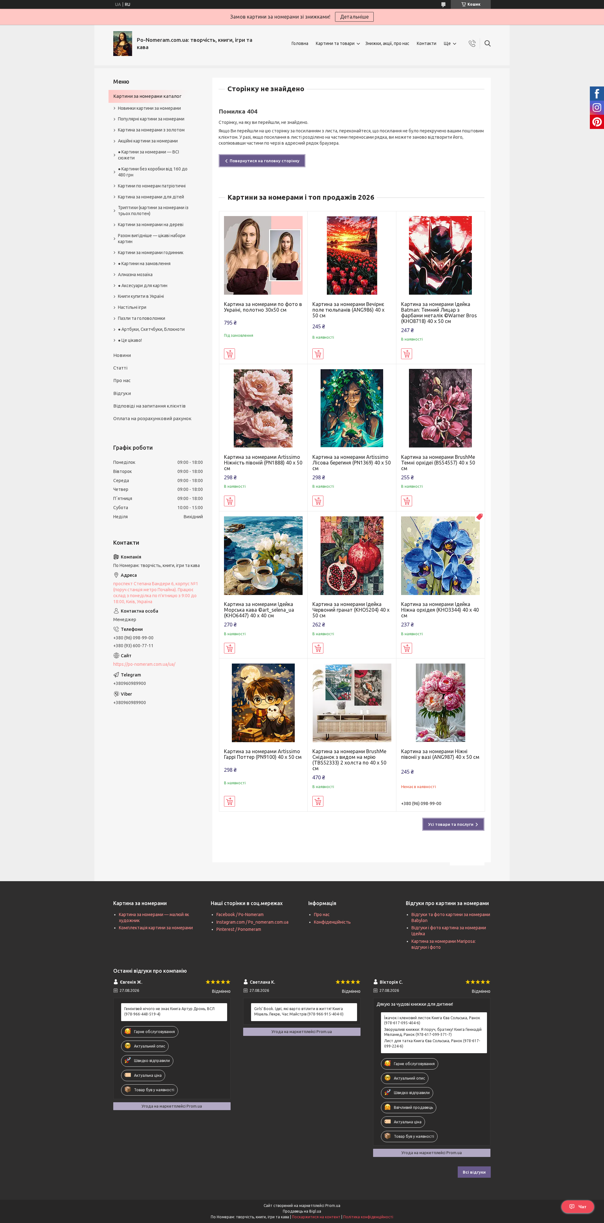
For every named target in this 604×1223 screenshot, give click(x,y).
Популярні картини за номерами (151, 118)
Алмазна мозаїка (135, 274)
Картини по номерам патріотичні (152, 185)
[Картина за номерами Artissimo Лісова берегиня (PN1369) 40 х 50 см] (352, 408)
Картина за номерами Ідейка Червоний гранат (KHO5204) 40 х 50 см (350, 609)
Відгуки (122, 393)
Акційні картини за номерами (148, 140)
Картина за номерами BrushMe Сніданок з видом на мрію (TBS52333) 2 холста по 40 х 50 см (349, 759)
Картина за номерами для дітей (151, 196)
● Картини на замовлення (144, 263)
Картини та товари (335, 43)
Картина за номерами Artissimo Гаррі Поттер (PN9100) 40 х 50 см (263, 754)
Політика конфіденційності (368, 1217)
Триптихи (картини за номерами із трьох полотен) (153, 210)
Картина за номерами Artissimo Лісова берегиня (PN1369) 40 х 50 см (351, 462)
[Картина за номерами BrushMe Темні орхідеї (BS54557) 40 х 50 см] (440, 408)
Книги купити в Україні (141, 296)
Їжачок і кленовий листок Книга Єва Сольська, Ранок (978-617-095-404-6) (432, 1020)
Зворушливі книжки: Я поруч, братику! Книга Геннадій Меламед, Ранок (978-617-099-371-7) (433, 1032)
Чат (582, 1206)
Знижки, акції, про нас (387, 43)
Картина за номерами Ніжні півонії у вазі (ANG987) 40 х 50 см (440, 754)
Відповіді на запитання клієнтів (149, 406)
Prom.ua (332, 1206)
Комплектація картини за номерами (156, 927)
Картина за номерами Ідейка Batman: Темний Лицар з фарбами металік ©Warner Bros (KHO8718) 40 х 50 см (439, 312)
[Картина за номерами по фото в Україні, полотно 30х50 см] (263, 255)
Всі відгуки (474, 1172)
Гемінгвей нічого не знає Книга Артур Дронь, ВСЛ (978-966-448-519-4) (169, 1011)
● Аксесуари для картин (142, 285)
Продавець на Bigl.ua (302, 1211)
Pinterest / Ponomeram (238, 929)
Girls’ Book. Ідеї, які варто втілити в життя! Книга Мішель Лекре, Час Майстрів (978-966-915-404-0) (299, 1011)
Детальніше (354, 16)
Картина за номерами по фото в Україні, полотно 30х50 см (263, 307)
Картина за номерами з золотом (151, 129)
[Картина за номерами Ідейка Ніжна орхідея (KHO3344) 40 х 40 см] (440, 555)
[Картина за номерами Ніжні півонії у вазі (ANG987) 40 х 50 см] (440, 703)
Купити (229, 353)
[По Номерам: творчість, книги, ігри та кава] (122, 43)
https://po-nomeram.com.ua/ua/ (144, 664)
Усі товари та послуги (450, 824)
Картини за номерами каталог (147, 96)
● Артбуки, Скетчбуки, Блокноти (151, 329)
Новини (122, 355)
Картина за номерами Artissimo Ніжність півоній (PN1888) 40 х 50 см (263, 462)
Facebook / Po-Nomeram (240, 914)
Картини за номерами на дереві (150, 224)
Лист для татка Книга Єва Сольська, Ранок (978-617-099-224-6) (432, 1043)
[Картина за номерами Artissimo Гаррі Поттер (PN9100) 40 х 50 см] (263, 703)
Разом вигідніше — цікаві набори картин (151, 238)
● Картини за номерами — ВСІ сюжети (148, 154)
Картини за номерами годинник (150, 252)
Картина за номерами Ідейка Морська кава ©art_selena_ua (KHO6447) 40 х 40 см (259, 609)
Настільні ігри (132, 307)
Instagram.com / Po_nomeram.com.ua (252, 922)
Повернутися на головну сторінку (264, 160)
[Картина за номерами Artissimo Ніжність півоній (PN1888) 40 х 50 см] (263, 408)
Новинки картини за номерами (149, 108)
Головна (300, 43)
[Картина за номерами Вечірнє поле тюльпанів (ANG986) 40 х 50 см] (352, 255)
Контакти (426, 43)
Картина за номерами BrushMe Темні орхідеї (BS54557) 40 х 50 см (438, 462)
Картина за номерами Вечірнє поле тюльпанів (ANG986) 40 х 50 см (348, 309)
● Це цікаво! (130, 340)
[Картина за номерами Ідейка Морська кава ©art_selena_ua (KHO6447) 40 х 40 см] (263, 555)
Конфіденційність (332, 922)
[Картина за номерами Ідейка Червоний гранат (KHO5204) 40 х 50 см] (352, 555)
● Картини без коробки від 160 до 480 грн (152, 171)
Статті (120, 367)
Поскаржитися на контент (316, 1217)
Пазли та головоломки (141, 318)
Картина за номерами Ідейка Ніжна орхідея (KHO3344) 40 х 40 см (440, 609)
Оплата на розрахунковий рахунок (152, 418)
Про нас (122, 380)
